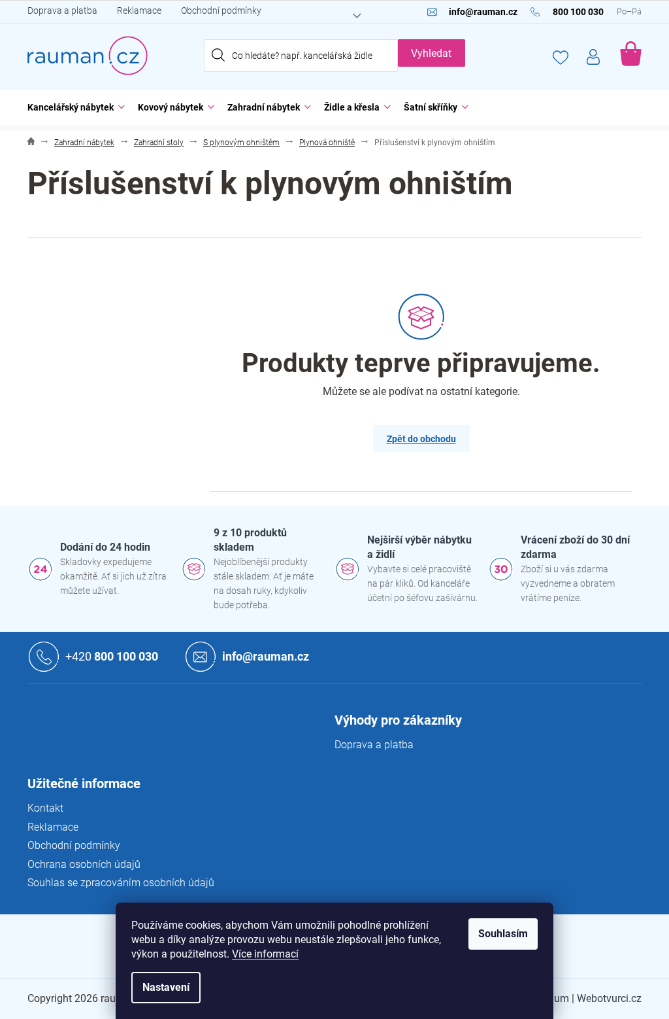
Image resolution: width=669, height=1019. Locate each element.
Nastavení (165, 987)
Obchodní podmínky (221, 10)
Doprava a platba (62, 10)
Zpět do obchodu (421, 439)
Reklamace (139, 10)
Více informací (265, 954)
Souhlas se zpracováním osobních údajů (120, 882)
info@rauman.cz (265, 656)
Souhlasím (503, 933)
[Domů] (31, 142)
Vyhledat (431, 53)
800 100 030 (111, 656)
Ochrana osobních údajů (83, 864)
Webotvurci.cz (609, 998)
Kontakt (45, 808)
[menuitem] (72, 108)
